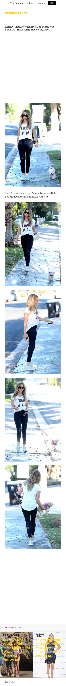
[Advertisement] (33, 67)
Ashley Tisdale (14, 627)
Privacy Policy (11, 682)
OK (51, 3)
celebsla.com (16, 12)
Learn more (41, 3)
